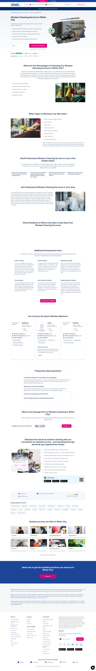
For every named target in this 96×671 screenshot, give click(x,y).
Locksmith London (46, 641)
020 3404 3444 (23, 496)
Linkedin (81, 644)
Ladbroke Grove (15, 506)
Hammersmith (51, 506)
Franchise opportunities (16, 636)
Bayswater (60, 506)
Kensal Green (42, 506)
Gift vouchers (13, 630)
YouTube (72, 644)
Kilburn (35, 509)
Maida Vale (27, 509)
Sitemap (12, 645)
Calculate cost (66, 426)
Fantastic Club (34, 4)
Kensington (75, 506)
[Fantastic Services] (15, 4)
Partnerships (13, 638)
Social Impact (14, 632)
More (51, 4)
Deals (48, 4)
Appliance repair (46, 639)
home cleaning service (72, 287)
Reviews (28, 621)
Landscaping (45, 623)
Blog (12, 640)
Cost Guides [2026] (15, 619)
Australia (22, 662)
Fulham (80, 509)
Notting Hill (24, 506)
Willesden (57, 509)
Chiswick (50, 509)
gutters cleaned (23, 272)
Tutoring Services (46, 649)
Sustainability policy (31, 631)
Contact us (29, 623)
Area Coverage (14, 643)
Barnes (13, 512)
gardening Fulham (74, 601)
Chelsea (68, 506)
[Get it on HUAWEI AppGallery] (63, 481)
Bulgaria (76, 662)
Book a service (81, 4)
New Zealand (35, 662)
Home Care (45, 651)
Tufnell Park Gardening (43, 596)
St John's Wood (21, 512)
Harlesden (13, 509)
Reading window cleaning (61, 601)
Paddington (65, 509)
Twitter (64, 644)
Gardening (45, 621)
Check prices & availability (48, 300)
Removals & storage (47, 631)
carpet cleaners (43, 263)
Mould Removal (46, 653)
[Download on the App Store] (47, 481)
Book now (48, 576)
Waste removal (46, 633)
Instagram (76, 644)
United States (50, 662)
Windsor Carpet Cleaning (29, 596)
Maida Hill (73, 509)
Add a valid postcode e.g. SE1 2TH (18, 52)
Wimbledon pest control (48, 601)
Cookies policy (30, 637)
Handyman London (47, 643)
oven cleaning (20, 282)
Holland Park (33, 506)
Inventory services (46, 635)
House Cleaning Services (16, 12)
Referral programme (15, 634)
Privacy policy (30, 633)
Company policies (30, 629)
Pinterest (68, 644)
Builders (44, 629)
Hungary (64, 662)
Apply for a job (41, 4)
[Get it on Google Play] (55, 481)
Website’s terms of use (31, 635)
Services (26, 4)
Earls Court (42, 509)
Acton (20, 509)
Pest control (45, 637)
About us (29, 619)
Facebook (60, 644)
